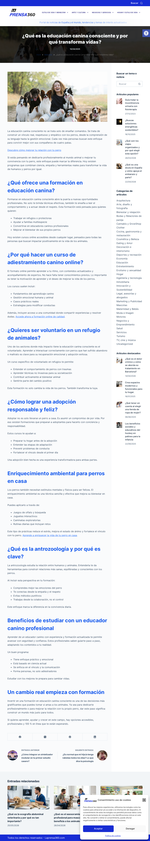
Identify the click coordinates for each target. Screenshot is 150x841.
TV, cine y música (126, 340)
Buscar (134, 3)
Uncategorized (124, 343)
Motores (121, 316)
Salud (119, 328)
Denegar (130, 828)
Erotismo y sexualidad (128, 270)
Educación (122, 262)
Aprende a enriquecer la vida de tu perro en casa (50, 535)
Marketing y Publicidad (129, 301)
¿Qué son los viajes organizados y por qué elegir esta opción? (132, 147)
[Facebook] (20, 737)
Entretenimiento (125, 266)
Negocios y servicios (101, 12)
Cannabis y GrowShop (128, 223)
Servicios (121, 332)
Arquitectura (123, 200)
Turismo (120, 336)
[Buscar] (141, 3)
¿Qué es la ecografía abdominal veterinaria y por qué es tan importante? (25, 818)
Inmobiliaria (122, 281)
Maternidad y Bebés (127, 308)
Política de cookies (113, 836)
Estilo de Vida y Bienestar (53, 12)
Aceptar (98, 828)
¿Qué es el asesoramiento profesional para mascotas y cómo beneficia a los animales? (73, 818)
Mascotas (121, 305)
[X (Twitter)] (45, 737)
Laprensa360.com (55, 837)
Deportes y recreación (128, 254)
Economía (121, 258)
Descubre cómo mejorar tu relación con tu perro (34, 150)
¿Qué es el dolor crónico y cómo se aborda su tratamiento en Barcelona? (133, 365)
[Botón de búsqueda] (140, 84)
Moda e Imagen (125, 312)
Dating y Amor (124, 243)
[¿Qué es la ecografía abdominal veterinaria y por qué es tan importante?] (28, 798)
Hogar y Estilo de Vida (127, 12)
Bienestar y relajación (128, 212)
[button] (146, 33)
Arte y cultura (79, 12)
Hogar (119, 274)
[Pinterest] (70, 737)
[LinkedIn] (94, 737)
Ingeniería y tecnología (129, 277)
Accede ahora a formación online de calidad (40, 316)
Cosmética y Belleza (127, 239)
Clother (120, 227)
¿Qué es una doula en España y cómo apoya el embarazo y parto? (133, 171)
